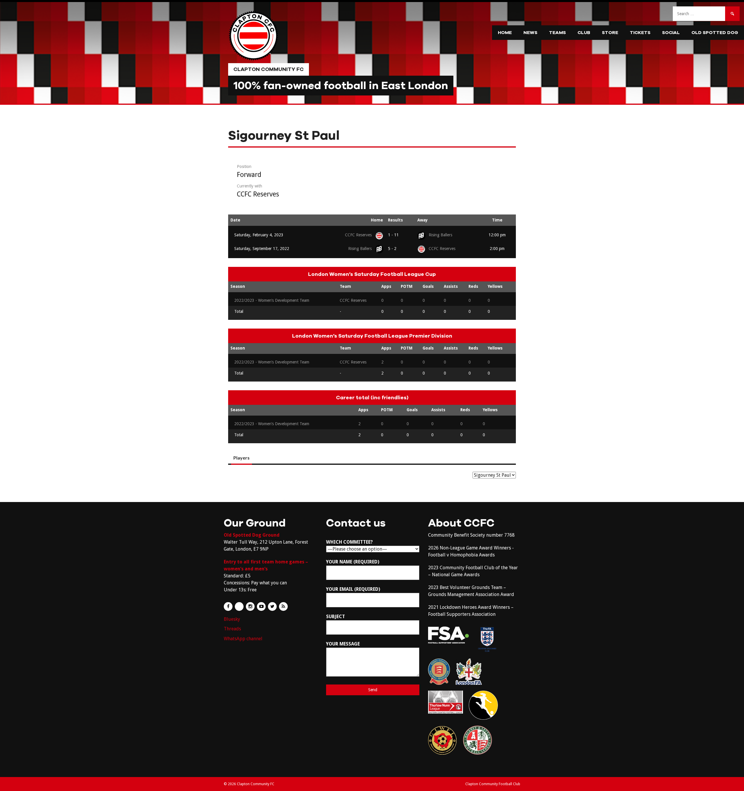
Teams (557, 32)
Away (422, 220)
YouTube (261, 606)
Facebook (228, 606)
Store (610, 32)
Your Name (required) (352, 562)
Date (235, 220)
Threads (232, 629)
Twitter (272, 606)
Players (241, 457)
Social (671, 32)
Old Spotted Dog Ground (252, 535)
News (530, 32)
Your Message (343, 644)
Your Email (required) (353, 589)
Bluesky (232, 619)
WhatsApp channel (243, 638)
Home (505, 32)
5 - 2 (392, 248)
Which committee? (349, 542)
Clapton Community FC (268, 69)
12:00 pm (497, 235)
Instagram (250, 606)
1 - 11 (393, 235)
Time (497, 220)
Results (395, 220)
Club (583, 32)
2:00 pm (497, 248)
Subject (335, 616)
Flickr (239, 606)
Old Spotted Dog (714, 32)
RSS (283, 606)
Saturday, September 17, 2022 (261, 248)
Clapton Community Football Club (492, 784)
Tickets (640, 32)
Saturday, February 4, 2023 (258, 235)
